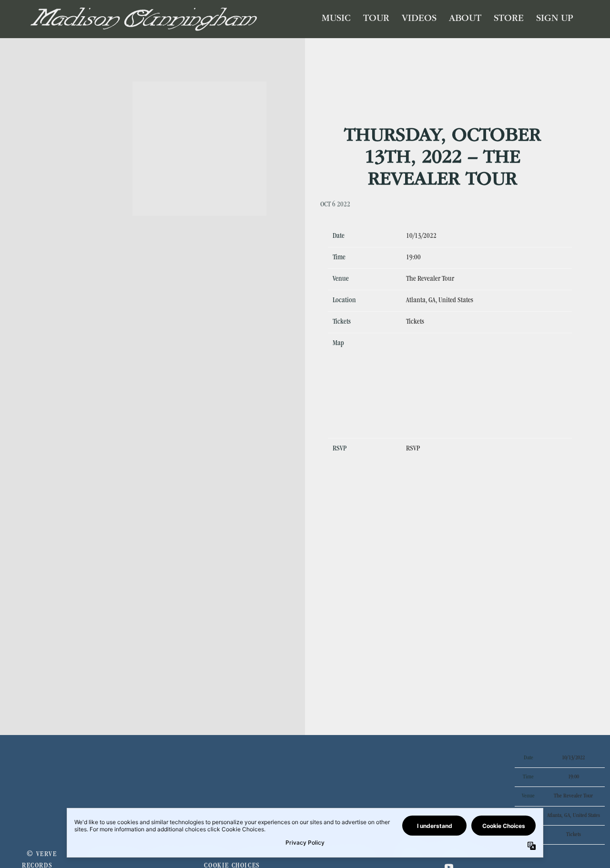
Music (336, 19)
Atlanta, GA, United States (439, 301)
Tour (376, 19)
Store (509, 19)
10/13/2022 (421, 236)
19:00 (413, 258)
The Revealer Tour (430, 279)
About (465, 19)
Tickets (415, 322)
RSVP (413, 449)
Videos (419, 19)
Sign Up (554, 19)
